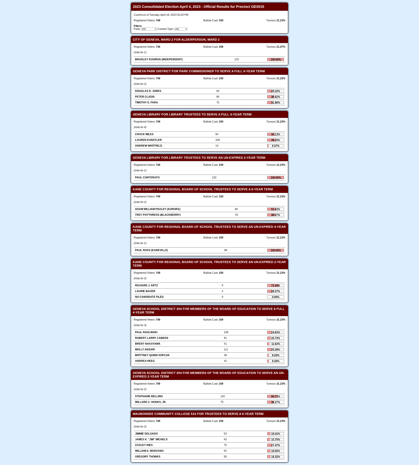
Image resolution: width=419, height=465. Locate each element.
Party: (137, 29)
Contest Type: (166, 29)
